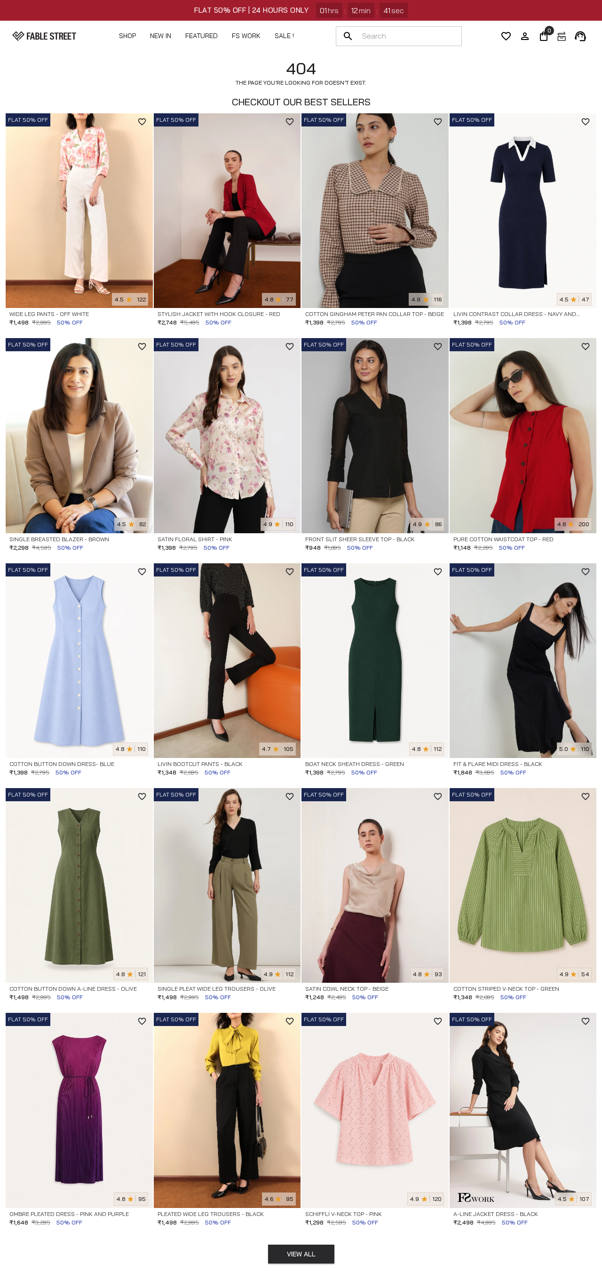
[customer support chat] (580, 36)
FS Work (246, 36)
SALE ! (284, 36)
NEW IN (160, 36)
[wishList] (506, 36)
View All (301, 1254)
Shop (127, 36)
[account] (524, 36)
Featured (201, 36)
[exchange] (561, 36)
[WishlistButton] (142, 121)
